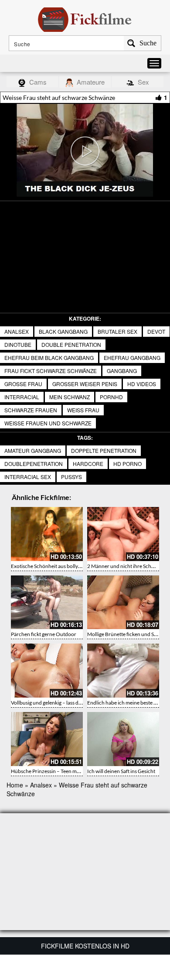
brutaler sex (117, 331)
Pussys (71, 476)
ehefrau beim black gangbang (49, 357)
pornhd (111, 396)
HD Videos (141, 383)
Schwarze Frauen (30, 410)
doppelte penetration (103, 450)
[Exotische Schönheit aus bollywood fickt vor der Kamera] (47, 534)
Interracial (21, 396)
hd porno (127, 463)
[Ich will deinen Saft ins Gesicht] (123, 739)
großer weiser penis (84, 383)
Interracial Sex (27, 476)
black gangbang (63, 331)
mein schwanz (69, 396)
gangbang (122, 370)
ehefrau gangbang (132, 357)
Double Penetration (71, 344)
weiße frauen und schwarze (48, 423)
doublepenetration (33, 463)
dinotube (17, 344)
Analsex (16, 331)
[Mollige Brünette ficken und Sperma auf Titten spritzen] (123, 602)
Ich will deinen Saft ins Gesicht (121, 771)
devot (156, 331)
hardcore (88, 463)
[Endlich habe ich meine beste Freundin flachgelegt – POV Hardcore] (123, 671)
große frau (23, 383)
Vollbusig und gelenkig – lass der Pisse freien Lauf (66, 702)
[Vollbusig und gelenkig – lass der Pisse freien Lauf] (47, 671)
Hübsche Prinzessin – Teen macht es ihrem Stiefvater (70, 771)
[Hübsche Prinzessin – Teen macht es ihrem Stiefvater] (47, 739)
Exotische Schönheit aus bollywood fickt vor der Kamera (74, 566)
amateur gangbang (32, 450)
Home (15, 784)
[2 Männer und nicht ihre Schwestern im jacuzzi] (123, 534)
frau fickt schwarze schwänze (50, 370)
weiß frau (83, 410)
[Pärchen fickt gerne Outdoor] (47, 602)
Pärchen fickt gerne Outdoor (43, 634)
